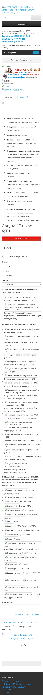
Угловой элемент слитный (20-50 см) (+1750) (20, 343)
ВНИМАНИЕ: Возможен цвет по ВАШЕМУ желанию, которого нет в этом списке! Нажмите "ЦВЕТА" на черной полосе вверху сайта (20, 481)
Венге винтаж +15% (20, 581)
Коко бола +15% (28, 526)
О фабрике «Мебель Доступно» (16, 684)
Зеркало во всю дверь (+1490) (22, 331)
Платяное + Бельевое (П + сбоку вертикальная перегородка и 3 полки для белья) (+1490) (22, 316)
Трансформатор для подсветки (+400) (20, 418)
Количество (7, 602)
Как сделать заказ (10, 689)
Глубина (6, 280)
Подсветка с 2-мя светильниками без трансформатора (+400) (20, 409)
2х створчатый (29, 622)
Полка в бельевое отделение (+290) (20, 386)
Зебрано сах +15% (31, 530)
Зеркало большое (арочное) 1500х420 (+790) (21, 451)
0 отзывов (18, 614)
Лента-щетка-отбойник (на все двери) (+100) (21, 356)
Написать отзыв (32, 614)
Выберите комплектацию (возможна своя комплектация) (19, 291)
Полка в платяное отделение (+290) (19, 379)
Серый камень (26, 497)
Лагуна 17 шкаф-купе (21, 638)
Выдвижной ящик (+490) (21, 370)
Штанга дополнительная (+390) (22, 458)
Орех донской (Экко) (21, 589)
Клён (16, 521)
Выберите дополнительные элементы (20, 324)
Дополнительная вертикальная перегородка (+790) (18, 429)
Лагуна (7, 622)
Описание (8, 97)
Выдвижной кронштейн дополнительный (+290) (15, 470)
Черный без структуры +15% (22, 596)
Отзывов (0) (22, 97)
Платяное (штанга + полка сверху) (19, 300)
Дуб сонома (22, 564)
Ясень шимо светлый (20, 516)
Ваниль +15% (25, 501)
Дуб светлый (24, 534)
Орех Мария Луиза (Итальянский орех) (21, 549)
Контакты (6, 692)
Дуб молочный (27, 510)
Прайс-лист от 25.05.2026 (13, 686)
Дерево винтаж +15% (22, 574)
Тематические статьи (11, 681)
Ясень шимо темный (20, 559)
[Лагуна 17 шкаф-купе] (21, 90)
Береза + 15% (25, 506)
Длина (5, 262)
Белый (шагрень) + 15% (19, 492)
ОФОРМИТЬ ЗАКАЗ (21, 239)
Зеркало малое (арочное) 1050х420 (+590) (22, 440)
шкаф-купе (16, 622)
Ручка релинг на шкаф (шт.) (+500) (19, 365)
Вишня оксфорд (28, 552)
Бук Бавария (23, 568)
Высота (5, 271)
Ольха (17, 539)
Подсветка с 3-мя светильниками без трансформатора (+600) (20, 397)
